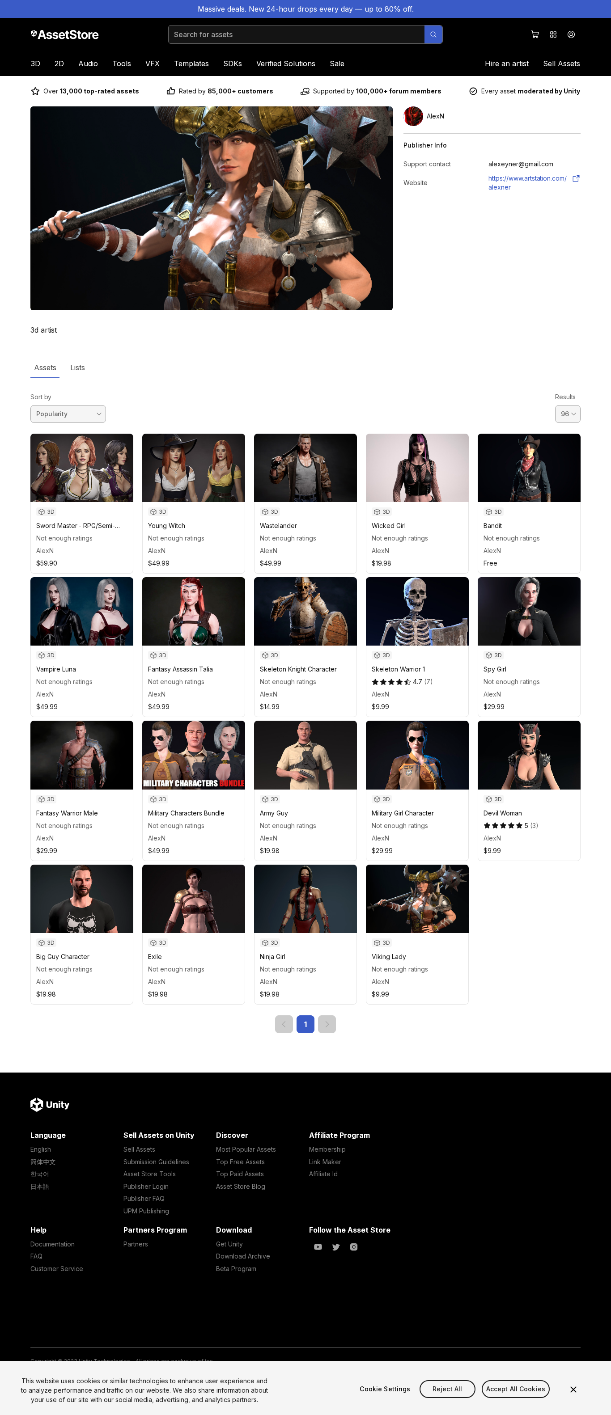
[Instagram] (354, 1247)
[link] (284, 1024)
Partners (135, 1244)
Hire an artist (507, 63)
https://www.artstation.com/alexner (527, 182)
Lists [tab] (77, 367)
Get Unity (229, 1244)
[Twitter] (336, 1247)
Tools (121, 63)
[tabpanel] (305, 705)
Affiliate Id (323, 1174)
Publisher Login (146, 1186)
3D (35, 63)
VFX (152, 63)
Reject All (447, 1389)
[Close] (573, 1389)
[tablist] (305, 367)
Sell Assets (561, 63)
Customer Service (56, 1268)
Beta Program (236, 1268)
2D (59, 63)
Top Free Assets (240, 1162)
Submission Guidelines (156, 1162)
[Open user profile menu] (571, 34)
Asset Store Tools (149, 1174)
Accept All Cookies (516, 1389)
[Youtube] (318, 1247)
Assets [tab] (45, 367)
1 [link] (305, 1024)
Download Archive (243, 1256)
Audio (88, 63)
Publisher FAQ (144, 1198)
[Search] (433, 34)
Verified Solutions (285, 63)
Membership (327, 1149)
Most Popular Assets (246, 1149)
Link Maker (325, 1162)
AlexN (45, 550)
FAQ (36, 1256)
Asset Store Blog (240, 1186)
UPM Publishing (146, 1211)
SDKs (232, 63)
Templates (191, 63)
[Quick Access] (553, 34)
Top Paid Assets (240, 1174)
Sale (337, 63)
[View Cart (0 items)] (535, 34)
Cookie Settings (385, 1389)
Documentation (52, 1244)
